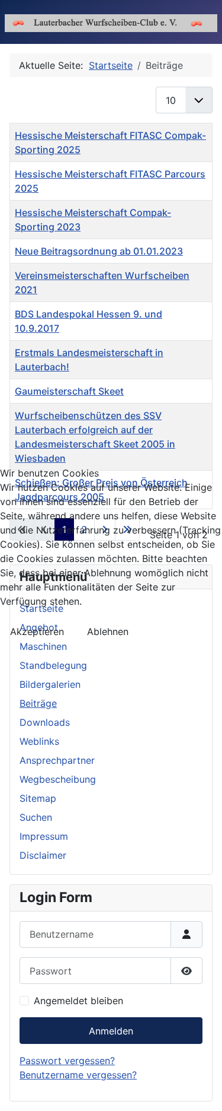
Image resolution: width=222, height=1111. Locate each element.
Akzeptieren (37, 631)
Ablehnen (107, 631)
